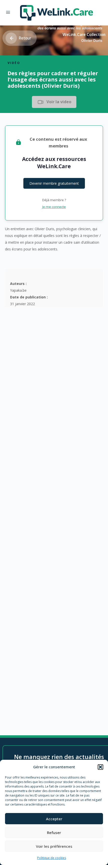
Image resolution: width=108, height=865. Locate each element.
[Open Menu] (8, 11)
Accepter (54, 818)
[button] (100, 767)
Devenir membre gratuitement (54, 183)
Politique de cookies (51, 858)
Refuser (54, 832)
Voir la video (58, 101)
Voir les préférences (54, 846)
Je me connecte (54, 206)
